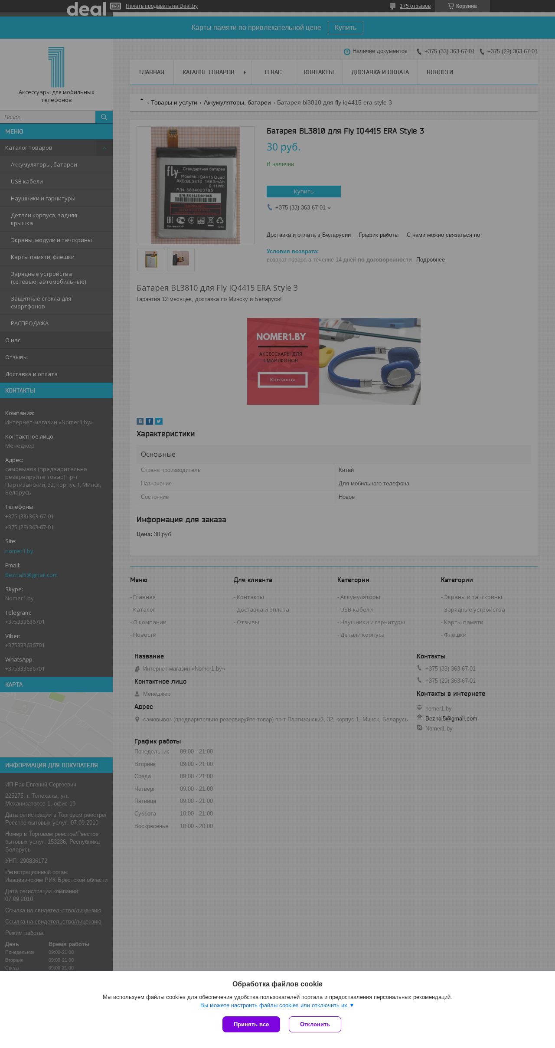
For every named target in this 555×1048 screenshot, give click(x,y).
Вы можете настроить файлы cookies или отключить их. (274, 1005)
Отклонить (315, 1024)
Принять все (251, 1024)
